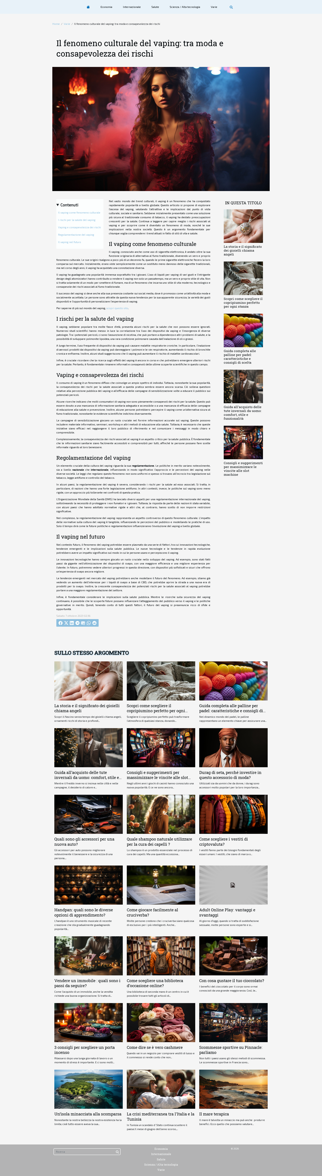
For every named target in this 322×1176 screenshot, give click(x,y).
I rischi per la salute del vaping (76, 219)
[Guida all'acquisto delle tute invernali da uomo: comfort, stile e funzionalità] (243, 386)
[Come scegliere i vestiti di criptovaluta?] (233, 814)
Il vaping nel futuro (69, 242)
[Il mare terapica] (233, 1088)
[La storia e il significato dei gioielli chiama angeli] (243, 225)
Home (56, 23)
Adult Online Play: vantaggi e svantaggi (227, 912)
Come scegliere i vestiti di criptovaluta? (223, 841)
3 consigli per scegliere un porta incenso (84, 1050)
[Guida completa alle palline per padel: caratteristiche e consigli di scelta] (243, 330)
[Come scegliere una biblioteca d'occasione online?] (161, 955)
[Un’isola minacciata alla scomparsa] (88, 1088)
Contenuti (69, 204)
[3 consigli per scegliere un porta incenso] (88, 1022)
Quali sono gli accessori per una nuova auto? (84, 841)
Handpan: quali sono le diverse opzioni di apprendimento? (83, 912)
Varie (214, 6)
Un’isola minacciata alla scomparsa (87, 1114)
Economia (106, 6)
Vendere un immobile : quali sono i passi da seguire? (87, 983)
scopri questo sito (117, 308)
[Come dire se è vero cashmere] (161, 1022)
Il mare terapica (214, 1114)
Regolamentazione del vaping (76, 234)
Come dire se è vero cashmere (155, 1047)
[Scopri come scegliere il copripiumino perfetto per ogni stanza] (243, 277)
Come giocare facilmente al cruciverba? (152, 912)
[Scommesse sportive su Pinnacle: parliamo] (233, 1022)
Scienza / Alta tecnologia (185, 6)
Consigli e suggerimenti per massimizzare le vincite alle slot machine (243, 469)
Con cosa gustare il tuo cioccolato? (231, 980)
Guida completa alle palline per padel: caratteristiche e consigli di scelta (240, 356)
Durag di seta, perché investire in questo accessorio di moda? (230, 775)
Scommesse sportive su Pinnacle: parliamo (230, 1050)
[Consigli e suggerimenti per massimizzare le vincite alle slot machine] (243, 442)
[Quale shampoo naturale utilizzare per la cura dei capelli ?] (161, 814)
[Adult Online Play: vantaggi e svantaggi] (233, 884)
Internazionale (132, 6)
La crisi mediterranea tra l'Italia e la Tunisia (160, 1116)
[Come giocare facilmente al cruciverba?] (161, 884)
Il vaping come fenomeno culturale (79, 212)
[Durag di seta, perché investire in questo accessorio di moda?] (233, 747)
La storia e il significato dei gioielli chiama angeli (243, 250)
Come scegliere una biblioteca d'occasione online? (155, 983)
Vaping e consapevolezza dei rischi (79, 227)
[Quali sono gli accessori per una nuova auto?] (88, 814)
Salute (155, 6)
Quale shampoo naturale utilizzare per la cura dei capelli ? (159, 841)
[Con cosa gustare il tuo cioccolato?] (233, 955)
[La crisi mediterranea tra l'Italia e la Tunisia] (161, 1088)
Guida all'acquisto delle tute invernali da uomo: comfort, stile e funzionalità (242, 413)
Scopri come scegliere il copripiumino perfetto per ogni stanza (243, 302)
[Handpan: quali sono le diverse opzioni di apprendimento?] (88, 884)
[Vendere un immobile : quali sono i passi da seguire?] (88, 955)
